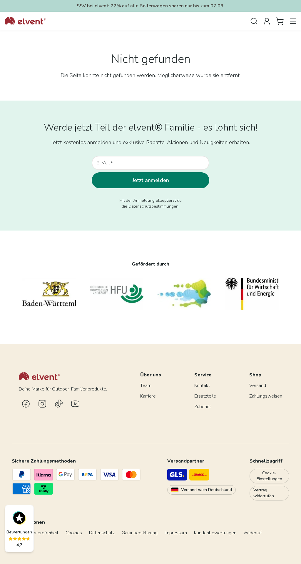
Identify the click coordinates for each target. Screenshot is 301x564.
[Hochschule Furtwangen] (116, 293)
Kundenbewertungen (215, 533)
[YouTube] (75, 404)
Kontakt (202, 385)
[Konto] (267, 21)
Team (145, 385)
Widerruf (252, 533)
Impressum (176, 533)
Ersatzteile (205, 396)
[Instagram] (42, 404)
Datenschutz (102, 533)
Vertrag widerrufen (263, 493)
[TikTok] (59, 404)
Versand (257, 385)
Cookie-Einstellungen (269, 476)
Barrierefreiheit (43, 533)
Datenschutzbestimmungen (153, 206)
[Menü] (293, 21)
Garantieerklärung (140, 533)
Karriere (148, 396)
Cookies (74, 533)
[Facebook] (26, 404)
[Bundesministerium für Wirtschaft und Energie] (252, 293)
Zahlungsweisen (265, 396)
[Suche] (254, 21)
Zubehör (202, 407)
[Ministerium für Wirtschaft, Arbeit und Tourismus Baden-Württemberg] (49, 293)
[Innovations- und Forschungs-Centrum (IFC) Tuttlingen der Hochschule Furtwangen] (184, 293)
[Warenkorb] (280, 21)
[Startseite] (25, 21)
